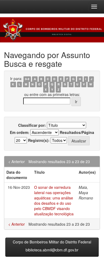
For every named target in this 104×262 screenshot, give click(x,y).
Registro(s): (39, 140)
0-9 (27, 79)
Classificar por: (32, 125)
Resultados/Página (77, 132)
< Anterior (16, 161)
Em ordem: (19, 132)
